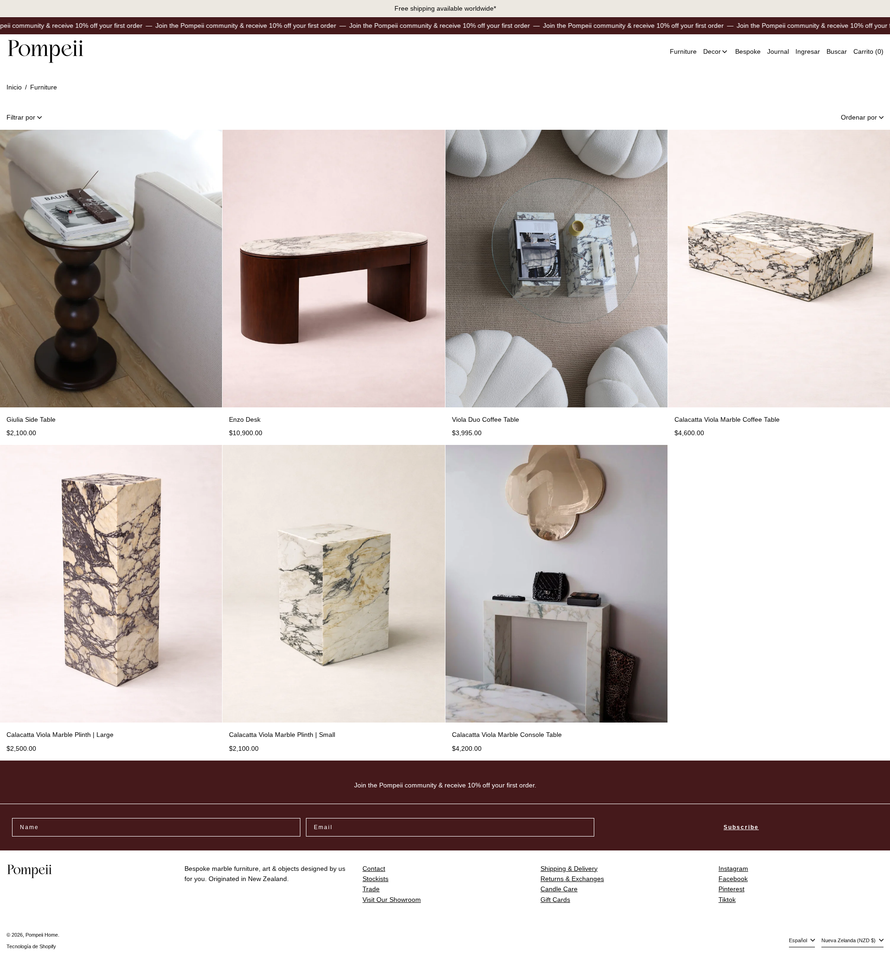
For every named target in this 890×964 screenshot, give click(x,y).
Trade (371, 889)
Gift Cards (555, 899)
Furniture (43, 87)
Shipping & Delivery (569, 868)
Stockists (375, 878)
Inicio (14, 87)
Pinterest (731, 889)
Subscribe (741, 827)
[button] (836, 52)
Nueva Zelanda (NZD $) (849, 940)
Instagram (733, 868)
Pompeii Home (41, 935)
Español (798, 940)
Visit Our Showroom (391, 899)
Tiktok (727, 899)
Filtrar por (20, 117)
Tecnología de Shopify (31, 946)
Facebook (733, 878)
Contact (373, 868)
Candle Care (559, 889)
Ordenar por (859, 117)
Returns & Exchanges (572, 878)
